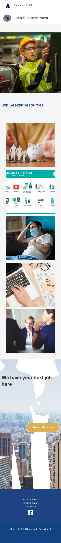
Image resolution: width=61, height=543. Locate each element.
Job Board (30, 506)
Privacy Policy (30, 499)
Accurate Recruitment (30, 18)
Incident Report (30, 503)
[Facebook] (30, 512)
